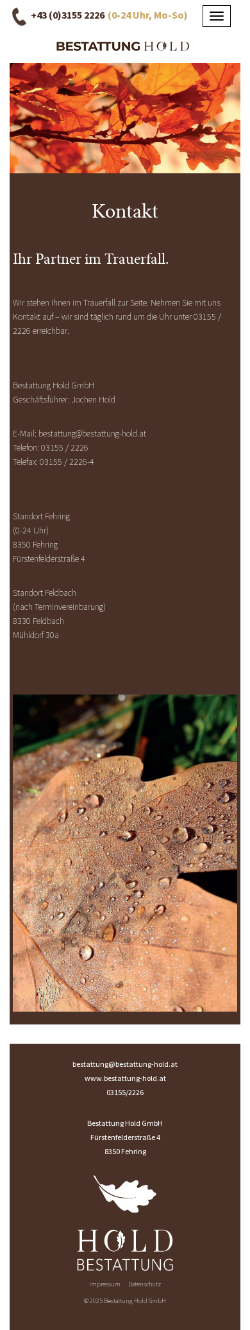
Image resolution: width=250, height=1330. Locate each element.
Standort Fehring (41, 516)
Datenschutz (144, 1284)
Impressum (105, 1284)
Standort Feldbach (44, 592)
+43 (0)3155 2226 (67, 14)
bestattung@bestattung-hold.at (92, 433)
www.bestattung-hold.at (125, 1078)
